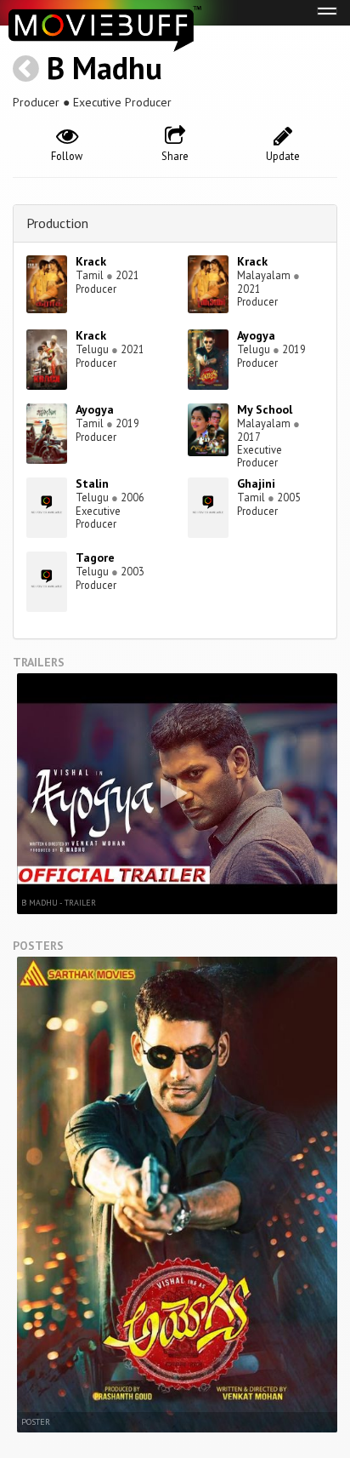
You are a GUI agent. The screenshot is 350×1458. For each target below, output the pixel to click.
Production (57, 223)
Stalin (92, 483)
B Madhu (104, 68)
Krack (91, 261)
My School (264, 409)
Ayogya (256, 335)
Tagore (95, 557)
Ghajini (256, 483)
